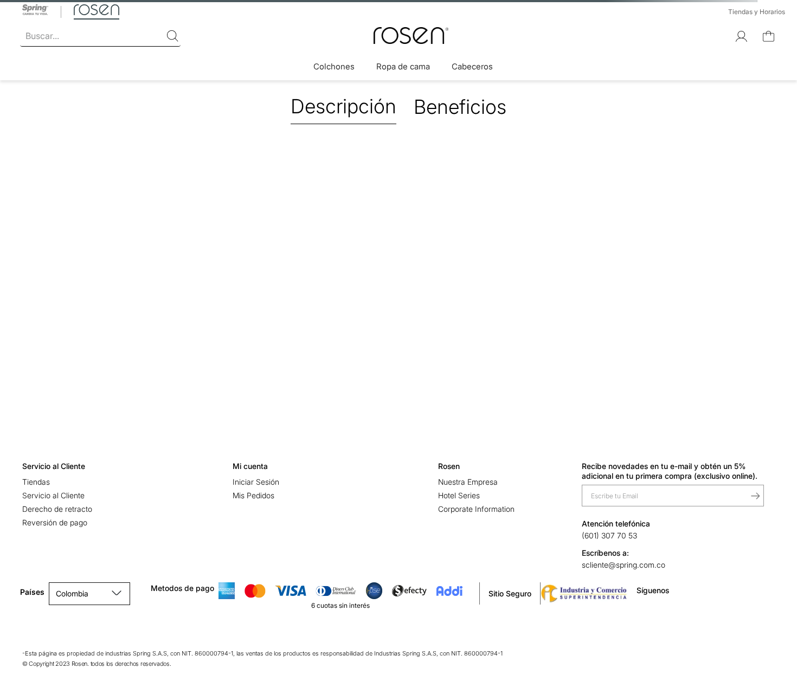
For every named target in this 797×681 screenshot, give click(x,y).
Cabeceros (472, 66)
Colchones (334, 66)
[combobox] (100, 36)
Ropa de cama (403, 66)
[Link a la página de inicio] (24, 90)
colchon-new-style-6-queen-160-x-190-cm (117, 90)
